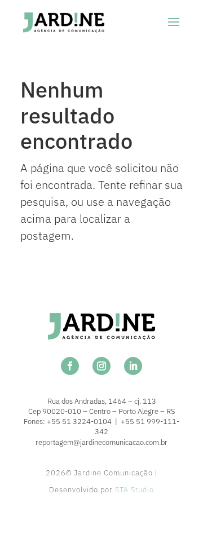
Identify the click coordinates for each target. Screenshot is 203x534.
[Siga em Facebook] (70, 366)
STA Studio (134, 490)
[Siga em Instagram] (101, 366)
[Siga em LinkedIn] (133, 366)
